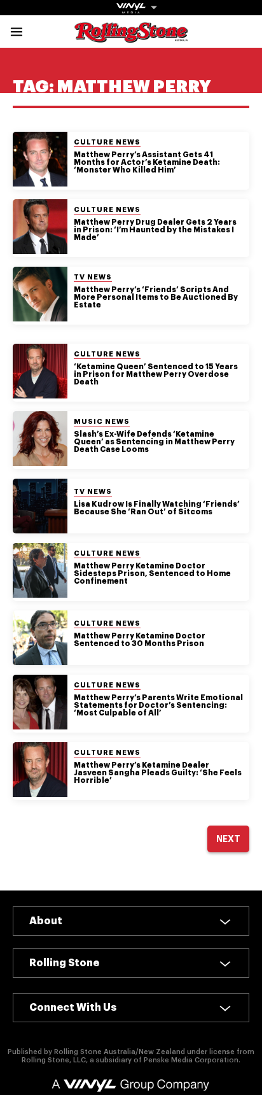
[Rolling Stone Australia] (131, 36)
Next (228, 838)
